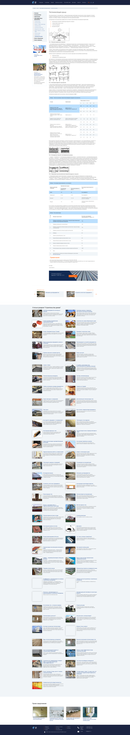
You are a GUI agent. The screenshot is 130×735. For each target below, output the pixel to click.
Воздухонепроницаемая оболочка (50, 536)
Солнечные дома (38, 22)
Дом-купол (79, 526)
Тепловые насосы (38, 25)
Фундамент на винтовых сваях (83, 331)
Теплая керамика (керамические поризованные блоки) (50, 321)
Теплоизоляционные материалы (50, 375)
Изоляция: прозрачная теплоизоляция (51, 626)
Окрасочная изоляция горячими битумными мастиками (53, 442)
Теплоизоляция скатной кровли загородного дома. (53, 548)
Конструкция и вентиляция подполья (85, 483)
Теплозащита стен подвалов (83, 420)
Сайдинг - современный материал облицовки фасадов (53, 558)
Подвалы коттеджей (81, 386)
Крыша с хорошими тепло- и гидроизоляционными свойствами (51, 505)
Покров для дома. (81, 605)
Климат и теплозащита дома (83, 451)
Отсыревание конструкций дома (84, 462)
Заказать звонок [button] (73, 276)
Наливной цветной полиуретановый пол (52, 682)
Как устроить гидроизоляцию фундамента (86, 409)
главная (34, 8)
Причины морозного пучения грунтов (51, 352)
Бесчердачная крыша (48, 473)
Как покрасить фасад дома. (83, 547)
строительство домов (54, 8)
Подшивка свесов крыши (49, 568)
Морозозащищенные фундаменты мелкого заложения (53, 343)
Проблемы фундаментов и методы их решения (51, 311)
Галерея (52, 2)
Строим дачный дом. (81, 515)
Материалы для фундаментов (83, 473)
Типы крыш (45, 409)
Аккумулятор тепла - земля (39, 29)
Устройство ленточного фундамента (51, 483)
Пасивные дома (37, 21)
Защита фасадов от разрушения (50, 399)
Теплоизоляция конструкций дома (84, 494)
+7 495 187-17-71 (60, 275)
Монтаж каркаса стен (81, 505)
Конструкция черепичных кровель (84, 441)
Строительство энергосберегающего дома (86, 321)
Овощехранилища (37, 14)
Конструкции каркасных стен (49, 430)
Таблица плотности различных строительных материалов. (87, 579)
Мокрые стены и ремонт (82, 626)
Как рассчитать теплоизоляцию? (84, 615)
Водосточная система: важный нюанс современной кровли (85, 558)
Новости (79, 2)
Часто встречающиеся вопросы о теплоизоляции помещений (50, 650)
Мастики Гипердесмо (56, 254)
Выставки (74, 2)
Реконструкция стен (47, 494)
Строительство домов (39, 36)
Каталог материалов (38, 40)
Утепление (36, 13)
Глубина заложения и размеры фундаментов (53, 386)
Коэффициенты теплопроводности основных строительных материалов (53, 579)
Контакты (84, 2)
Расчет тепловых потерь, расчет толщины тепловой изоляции (52, 672)
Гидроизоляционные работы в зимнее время (53, 451)
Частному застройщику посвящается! (85, 660)
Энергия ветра (37, 34)
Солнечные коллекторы (39, 27)
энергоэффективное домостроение (45, 8)
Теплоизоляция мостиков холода (50, 515)
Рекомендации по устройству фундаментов (86, 342)
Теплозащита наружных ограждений (51, 462)
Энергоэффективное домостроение (38, 19)
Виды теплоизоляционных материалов (52, 639)
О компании (47, 2)
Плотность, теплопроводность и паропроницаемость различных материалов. (53, 592)
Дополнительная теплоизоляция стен (85, 399)
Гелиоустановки (37, 33)
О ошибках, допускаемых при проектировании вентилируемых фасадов (86, 365)
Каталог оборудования (38, 38)
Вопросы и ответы (58, 2)
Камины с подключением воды (40, 24)
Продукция (41, 2)
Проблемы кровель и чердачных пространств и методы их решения (84, 311)
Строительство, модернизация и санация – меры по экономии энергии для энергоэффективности (53, 661)
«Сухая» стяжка (46, 365)
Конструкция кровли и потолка (50, 526)
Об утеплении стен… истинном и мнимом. (52, 605)
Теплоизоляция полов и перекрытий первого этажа (87, 431)
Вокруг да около (80, 352)
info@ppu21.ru (88, 731)
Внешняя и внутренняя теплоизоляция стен (86, 639)
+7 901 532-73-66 (89, 728)
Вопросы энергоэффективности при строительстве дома (85, 650)
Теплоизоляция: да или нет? (49, 615)
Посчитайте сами (67, 2)
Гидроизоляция (37, 16)
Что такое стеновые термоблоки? (84, 536)
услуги (38, 8)
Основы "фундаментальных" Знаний (51, 331)
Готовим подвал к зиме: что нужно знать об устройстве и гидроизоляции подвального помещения (86, 672)
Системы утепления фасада (83, 375)
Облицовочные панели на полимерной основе (87, 568)
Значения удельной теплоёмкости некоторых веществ (87, 592)
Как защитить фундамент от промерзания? (53, 420)
